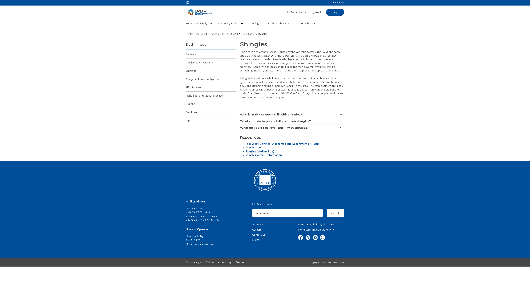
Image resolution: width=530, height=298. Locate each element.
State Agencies (336, 2)
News (255, 239)
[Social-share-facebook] (300, 237)
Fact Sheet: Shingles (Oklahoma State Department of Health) (283, 143)
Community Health (227, 23)
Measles (191, 54)
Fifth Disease (194, 87)
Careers (257, 229)
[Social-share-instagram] (322, 237)
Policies (210, 262)
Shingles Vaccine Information (264, 155)
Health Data (308, 23)
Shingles (191, 70)
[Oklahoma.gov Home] (188, 2)
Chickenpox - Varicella (199, 62)
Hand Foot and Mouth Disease (204, 95)
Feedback (240, 262)
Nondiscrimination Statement (316, 229)
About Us (257, 224)
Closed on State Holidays (199, 244)
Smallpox (191, 112)
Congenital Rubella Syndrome (204, 79)
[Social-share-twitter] (308, 237)
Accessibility (224, 262)
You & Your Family (196, 23)
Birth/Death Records (280, 23)
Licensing (253, 23)
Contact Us (258, 234)
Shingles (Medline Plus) (260, 151)
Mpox (189, 120)
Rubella (190, 104)
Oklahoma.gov (194, 262)
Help (335, 12)
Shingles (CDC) (254, 147)
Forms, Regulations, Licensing (316, 224)
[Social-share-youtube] (315, 237)
